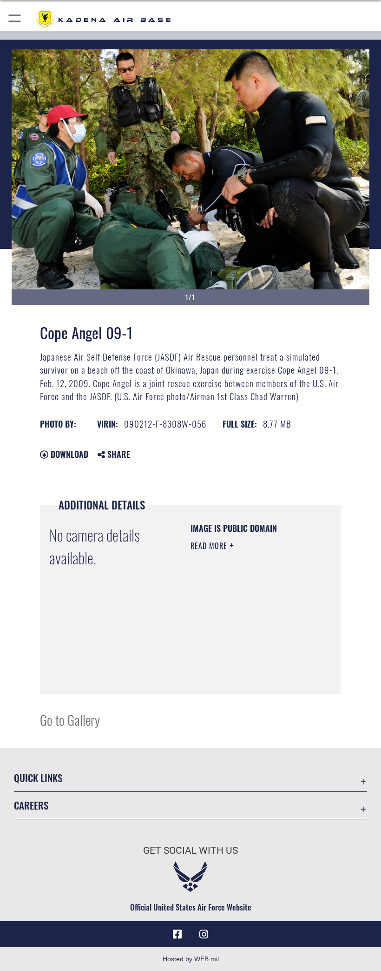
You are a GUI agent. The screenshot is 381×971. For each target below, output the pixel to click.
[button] (15, 20)
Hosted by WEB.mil (191, 959)
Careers (31, 805)
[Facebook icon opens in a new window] (177, 934)
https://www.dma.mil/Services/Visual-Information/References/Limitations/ (246, 663)
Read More (210, 545)
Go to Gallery (70, 720)
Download (68, 454)
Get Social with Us (190, 850)
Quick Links (38, 777)
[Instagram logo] (203, 934)
